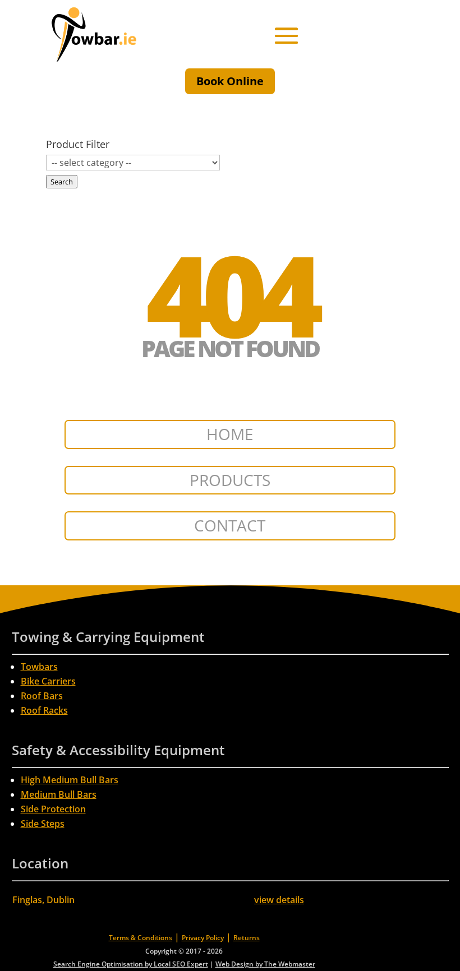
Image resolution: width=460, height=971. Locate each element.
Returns (246, 937)
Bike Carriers (48, 681)
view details (279, 900)
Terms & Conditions (140, 937)
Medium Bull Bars (58, 794)
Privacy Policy (203, 937)
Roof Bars (42, 696)
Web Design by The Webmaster (265, 964)
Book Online (230, 81)
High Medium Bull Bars (69, 780)
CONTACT (229, 525)
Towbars (39, 666)
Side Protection (53, 809)
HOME (230, 434)
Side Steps (43, 823)
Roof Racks (44, 710)
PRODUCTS (230, 480)
